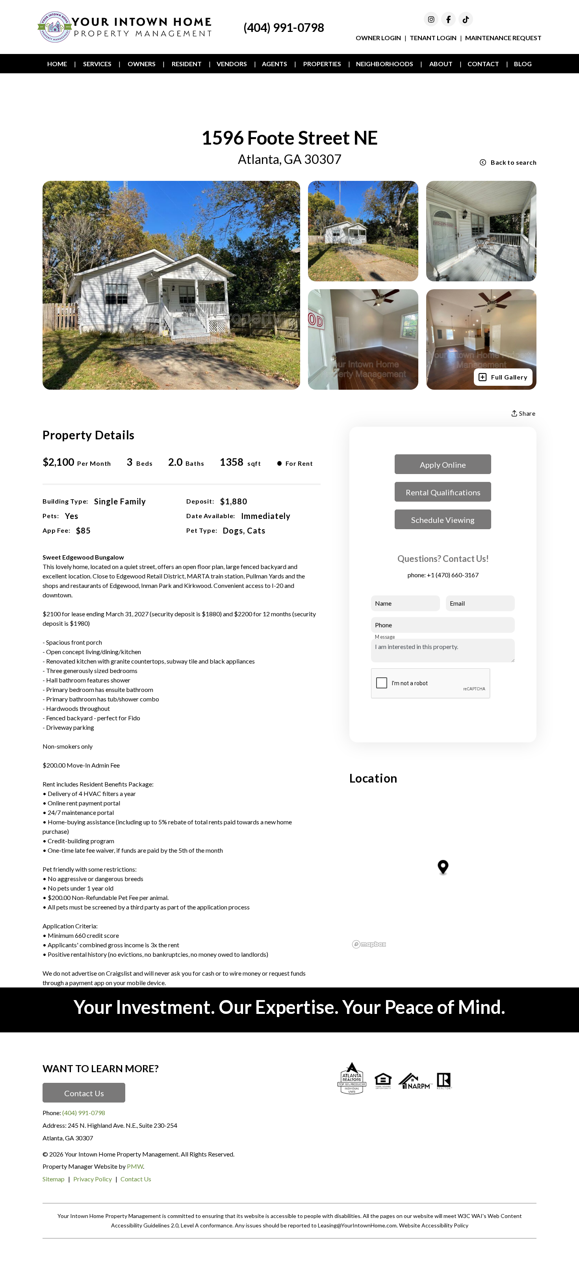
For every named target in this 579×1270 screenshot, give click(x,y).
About (441, 63)
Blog (523, 63)
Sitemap (54, 1179)
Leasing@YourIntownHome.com (357, 1225)
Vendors (232, 63)
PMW (135, 1166)
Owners (142, 63)
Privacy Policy (92, 1179)
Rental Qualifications (443, 492)
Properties (322, 63)
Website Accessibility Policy (433, 1225)
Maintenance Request (503, 37)
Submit (498, 712)
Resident (187, 63)
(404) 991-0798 (283, 27)
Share (527, 413)
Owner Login (378, 37)
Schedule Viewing (443, 519)
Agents (274, 63)
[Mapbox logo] (369, 944)
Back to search (513, 162)
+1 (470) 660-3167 (453, 574)
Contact (483, 63)
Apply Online (443, 464)
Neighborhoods (384, 63)
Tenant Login (433, 37)
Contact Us (84, 1093)
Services (97, 63)
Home (57, 63)
